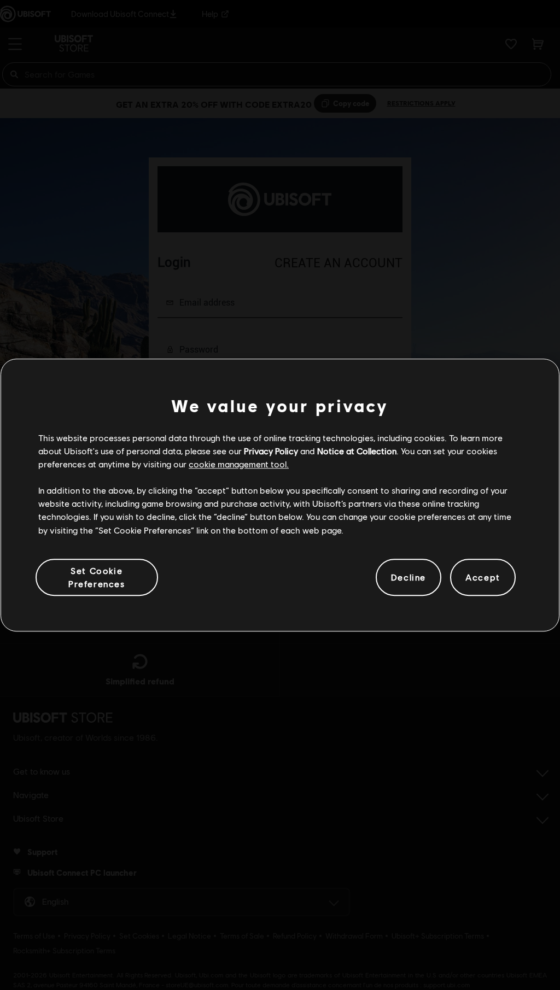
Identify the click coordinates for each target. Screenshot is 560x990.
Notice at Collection (356, 451)
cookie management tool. (239, 464)
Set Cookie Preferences (96, 577)
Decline (408, 577)
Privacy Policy (271, 451)
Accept (482, 577)
